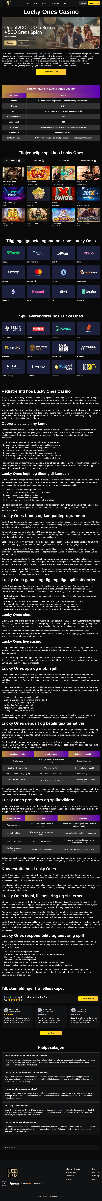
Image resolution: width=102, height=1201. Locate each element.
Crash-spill (62, 160)
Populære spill (11, 160)
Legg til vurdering (88, 998)
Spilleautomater (87, 160)
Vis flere (51, 1033)
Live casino (37, 160)
